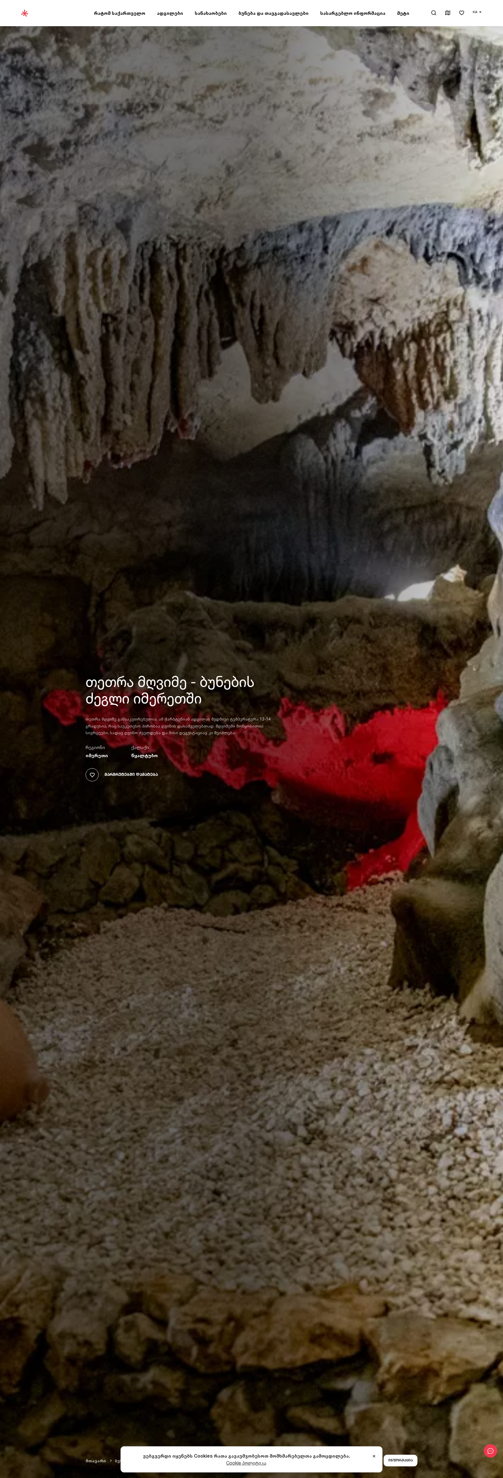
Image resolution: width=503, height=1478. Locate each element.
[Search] (434, 12)
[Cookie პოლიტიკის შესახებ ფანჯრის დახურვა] (374, 1456)
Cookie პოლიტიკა (246, 1463)
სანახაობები (211, 13)
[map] (448, 13)
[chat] (490, 1451)
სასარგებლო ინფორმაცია (352, 13)
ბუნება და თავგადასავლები (273, 13)
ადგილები (170, 13)
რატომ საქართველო (119, 13)
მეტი (403, 13)
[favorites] (462, 13)
